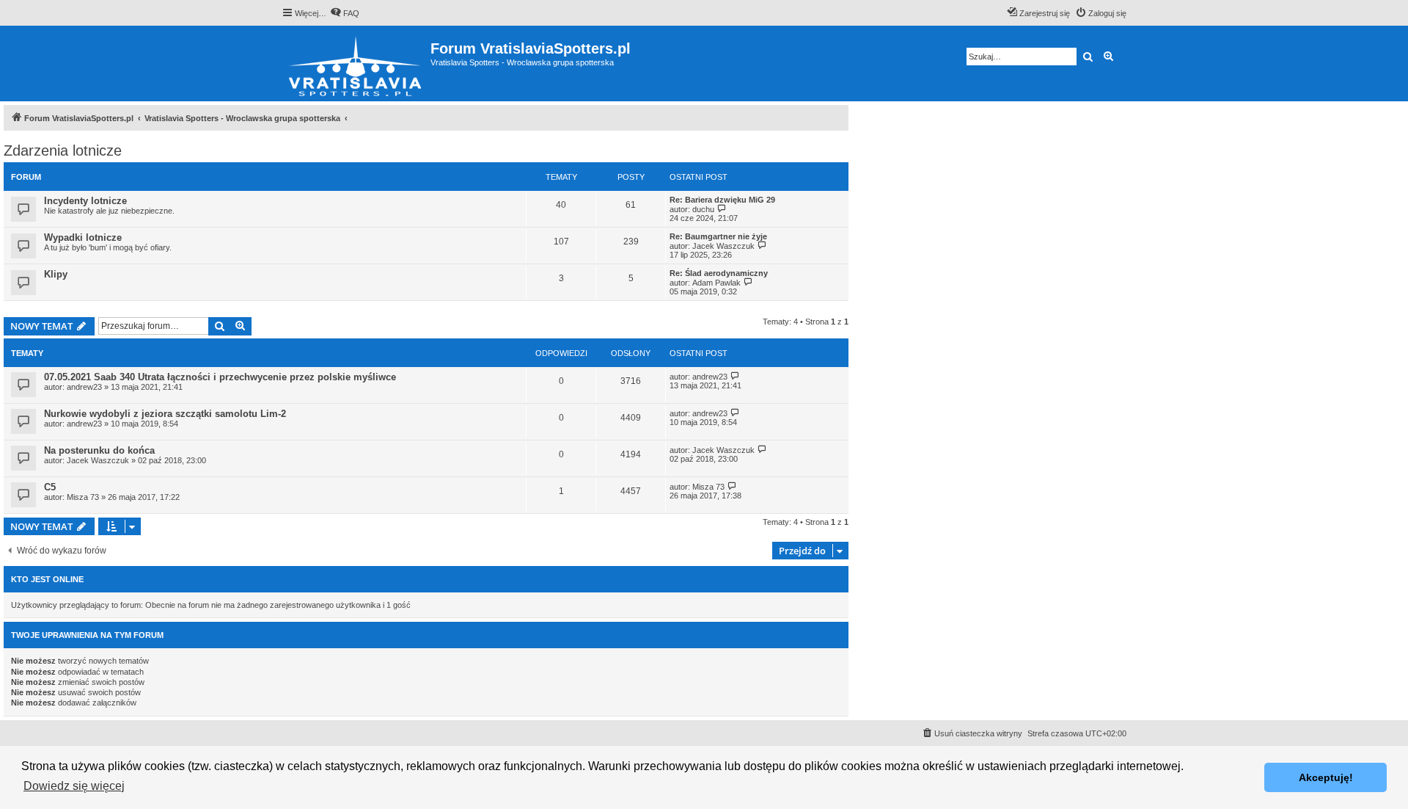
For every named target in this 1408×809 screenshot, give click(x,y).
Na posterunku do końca (99, 450)
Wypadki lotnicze (83, 237)
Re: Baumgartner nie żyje (718, 236)
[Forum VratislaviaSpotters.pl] (356, 63)
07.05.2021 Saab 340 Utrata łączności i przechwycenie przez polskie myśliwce (220, 376)
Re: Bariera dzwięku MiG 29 (722, 199)
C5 (50, 487)
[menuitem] (344, 13)
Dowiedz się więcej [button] (74, 786)
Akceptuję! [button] (1326, 777)
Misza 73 (83, 497)
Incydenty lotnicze (85, 200)
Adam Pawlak (716, 282)
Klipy (55, 274)
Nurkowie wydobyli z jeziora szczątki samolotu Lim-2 (165, 413)
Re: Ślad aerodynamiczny (719, 273)
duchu (703, 209)
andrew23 (84, 386)
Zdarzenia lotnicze (63, 150)
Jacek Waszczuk (723, 246)
